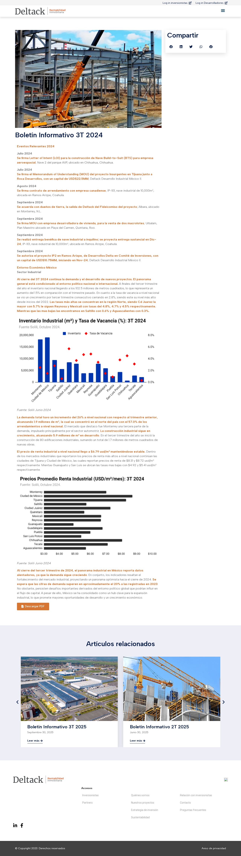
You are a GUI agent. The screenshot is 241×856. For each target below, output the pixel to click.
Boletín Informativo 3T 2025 (56, 726)
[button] (223, 10)
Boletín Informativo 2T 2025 (159, 726)
